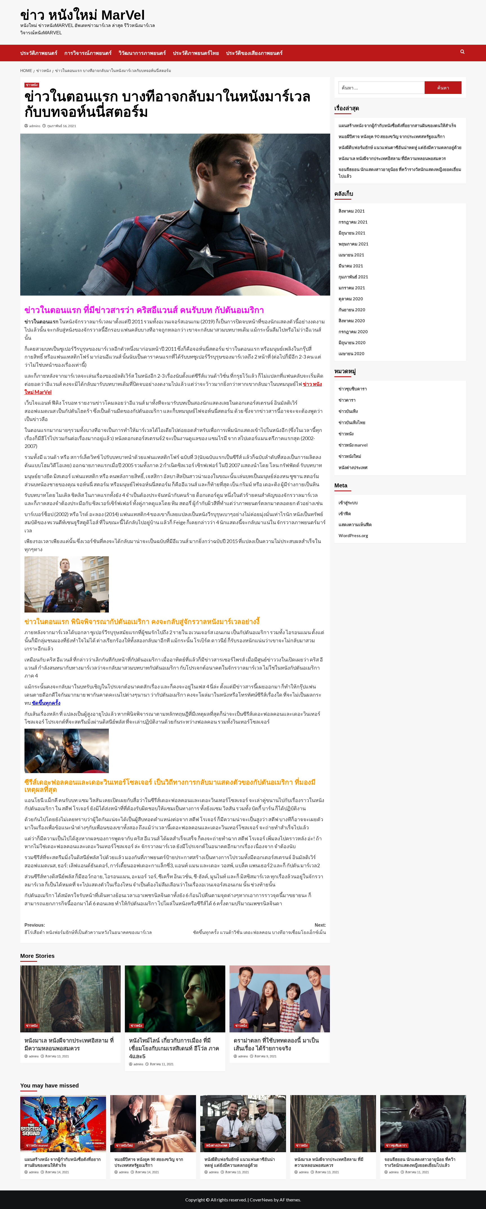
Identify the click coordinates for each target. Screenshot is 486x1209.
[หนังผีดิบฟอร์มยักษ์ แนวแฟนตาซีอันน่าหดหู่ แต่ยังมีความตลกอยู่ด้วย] (243, 1123)
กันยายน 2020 (352, 309)
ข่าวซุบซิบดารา (353, 388)
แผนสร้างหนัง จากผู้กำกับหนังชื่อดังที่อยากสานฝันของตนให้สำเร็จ (397, 125)
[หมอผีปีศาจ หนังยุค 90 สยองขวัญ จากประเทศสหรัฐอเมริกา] (153, 1123)
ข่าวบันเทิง (348, 411)
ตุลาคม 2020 (351, 298)
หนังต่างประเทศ (353, 467)
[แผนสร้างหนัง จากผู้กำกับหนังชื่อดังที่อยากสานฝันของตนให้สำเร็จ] (63, 1123)
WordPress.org (353, 535)
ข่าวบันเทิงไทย (352, 422)
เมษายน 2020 (351, 353)
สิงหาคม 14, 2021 (57, 1172)
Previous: (88, 929)
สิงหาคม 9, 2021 (265, 1056)
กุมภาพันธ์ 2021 (353, 276)
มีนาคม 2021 (351, 265)
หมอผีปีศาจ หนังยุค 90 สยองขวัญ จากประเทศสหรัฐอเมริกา (392, 136)
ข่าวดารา (347, 399)
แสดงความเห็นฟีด (355, 524)
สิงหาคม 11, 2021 (162, 1064)
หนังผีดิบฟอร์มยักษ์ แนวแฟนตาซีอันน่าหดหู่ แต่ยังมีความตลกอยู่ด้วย (400, 147)
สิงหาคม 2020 (352, 320)
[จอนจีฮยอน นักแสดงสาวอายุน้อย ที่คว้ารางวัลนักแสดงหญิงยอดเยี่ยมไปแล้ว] (423, 1123)
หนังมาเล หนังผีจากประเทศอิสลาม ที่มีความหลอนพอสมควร (392, 158)
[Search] (462, 52)
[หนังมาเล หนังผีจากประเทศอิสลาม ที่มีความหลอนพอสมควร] (70, 998)
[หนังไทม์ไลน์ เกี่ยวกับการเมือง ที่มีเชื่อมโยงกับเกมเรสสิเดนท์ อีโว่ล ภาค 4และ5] (175, 998)
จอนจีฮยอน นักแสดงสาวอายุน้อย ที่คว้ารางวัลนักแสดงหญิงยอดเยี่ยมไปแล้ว (400, 173)
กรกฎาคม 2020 (353, 331)
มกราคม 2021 (352, 287)
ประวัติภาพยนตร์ (38, 53)
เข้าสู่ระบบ (348, 502)
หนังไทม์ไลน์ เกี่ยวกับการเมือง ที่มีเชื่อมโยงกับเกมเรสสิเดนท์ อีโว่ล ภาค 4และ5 (174, 1048)
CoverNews (261, 1199)
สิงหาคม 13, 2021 (57, 1056)
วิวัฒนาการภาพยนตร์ (142, 53)
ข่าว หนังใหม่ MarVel (82, 15)
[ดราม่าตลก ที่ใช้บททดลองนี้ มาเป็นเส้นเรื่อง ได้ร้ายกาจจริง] (280, 998)
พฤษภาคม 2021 (353, 243)
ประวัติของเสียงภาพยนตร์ (254, 53)
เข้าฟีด (345, 513)
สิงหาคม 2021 (352, 210)
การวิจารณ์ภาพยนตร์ (88, 53)
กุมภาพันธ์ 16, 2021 (61, 126)
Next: (259, 929)
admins (34, 126)
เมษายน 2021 (351, 254)
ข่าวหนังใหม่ (350, 456)
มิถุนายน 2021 (352, 232)
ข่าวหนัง (31, 85)
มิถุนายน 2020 (352, 342)
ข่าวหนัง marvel (353, 444)
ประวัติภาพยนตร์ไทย (196, 53)
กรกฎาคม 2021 (353, 221)
